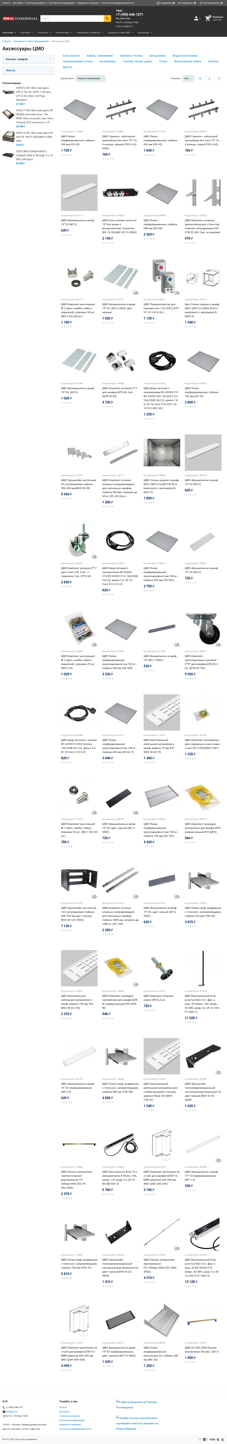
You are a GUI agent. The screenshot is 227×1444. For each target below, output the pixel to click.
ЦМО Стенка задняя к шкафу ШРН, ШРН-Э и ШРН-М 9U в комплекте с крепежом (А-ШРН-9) (161, 486)
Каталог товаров (17, 59)
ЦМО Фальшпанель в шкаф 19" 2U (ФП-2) (77, 222)
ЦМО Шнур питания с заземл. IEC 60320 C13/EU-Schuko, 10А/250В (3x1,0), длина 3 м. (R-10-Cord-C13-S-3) (79, 746)
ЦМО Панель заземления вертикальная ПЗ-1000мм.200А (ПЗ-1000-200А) (160, 1265)
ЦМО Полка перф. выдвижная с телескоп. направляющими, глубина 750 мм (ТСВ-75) (79, 1263)
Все (187, 78)
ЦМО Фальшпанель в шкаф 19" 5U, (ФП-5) (77, 390)
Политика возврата (36, 3)
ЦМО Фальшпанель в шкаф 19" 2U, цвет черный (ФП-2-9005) (160, 911)
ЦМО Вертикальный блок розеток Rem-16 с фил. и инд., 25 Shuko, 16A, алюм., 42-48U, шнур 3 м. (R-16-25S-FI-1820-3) (202, 1003)
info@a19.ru (127, 26)
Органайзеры (108, 61)
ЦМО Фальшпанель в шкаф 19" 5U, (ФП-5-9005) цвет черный (118, 308)
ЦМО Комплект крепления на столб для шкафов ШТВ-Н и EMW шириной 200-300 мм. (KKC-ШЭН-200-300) (162, 1177)
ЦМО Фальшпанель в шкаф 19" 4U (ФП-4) (201, 482)
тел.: (129, 12)
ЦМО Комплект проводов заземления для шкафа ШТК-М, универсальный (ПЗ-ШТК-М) (120, 1001)
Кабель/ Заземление (100, 55)
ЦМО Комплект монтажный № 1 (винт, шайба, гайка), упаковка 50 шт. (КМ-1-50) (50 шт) (79, 830)
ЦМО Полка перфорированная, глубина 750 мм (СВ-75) (201, 392)
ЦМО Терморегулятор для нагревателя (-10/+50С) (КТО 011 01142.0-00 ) (161, 308)
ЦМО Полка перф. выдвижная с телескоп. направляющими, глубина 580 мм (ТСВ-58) (120, 1087)
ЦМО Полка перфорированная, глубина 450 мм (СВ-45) (160, 140)
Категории (7, 32)
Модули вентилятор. (185, 55)
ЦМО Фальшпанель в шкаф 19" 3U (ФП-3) (201, 570)
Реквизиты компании (88, 3)
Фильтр (10, 70)
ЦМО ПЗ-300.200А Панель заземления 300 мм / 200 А (201, 1349)
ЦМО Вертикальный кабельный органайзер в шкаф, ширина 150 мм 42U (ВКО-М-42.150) (77, 1001)
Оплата (6, 3)
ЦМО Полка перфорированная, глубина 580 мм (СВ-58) (160, 224)
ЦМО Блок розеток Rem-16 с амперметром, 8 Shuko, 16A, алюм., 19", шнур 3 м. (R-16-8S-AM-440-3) (119, 1177)
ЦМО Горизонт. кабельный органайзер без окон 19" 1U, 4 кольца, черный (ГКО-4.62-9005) (119, 142)
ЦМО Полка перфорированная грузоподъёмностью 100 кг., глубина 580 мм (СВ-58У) (119, 662)
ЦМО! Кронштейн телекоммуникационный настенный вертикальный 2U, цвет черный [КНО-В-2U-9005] (120, 1267)
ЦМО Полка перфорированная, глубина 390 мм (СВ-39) (78, 140)
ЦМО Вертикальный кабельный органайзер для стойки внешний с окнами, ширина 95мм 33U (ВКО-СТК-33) (160, 1091)
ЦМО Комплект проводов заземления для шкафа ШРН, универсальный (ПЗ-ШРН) (203, 828)
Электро (213, 61)
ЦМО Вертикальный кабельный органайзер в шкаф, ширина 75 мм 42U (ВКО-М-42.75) (159, 746)
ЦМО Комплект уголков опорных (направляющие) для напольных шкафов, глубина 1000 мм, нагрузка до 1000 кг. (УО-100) (120, 915)
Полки (163, 61)
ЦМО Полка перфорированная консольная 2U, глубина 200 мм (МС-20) (161, 1353)
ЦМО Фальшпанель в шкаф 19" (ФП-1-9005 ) (160, 658)
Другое (67, 67)
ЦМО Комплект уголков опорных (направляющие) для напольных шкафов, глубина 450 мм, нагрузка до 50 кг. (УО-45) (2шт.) (119, 488)
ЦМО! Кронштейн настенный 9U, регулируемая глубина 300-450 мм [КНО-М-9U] (78, 484)
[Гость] (197, 18)
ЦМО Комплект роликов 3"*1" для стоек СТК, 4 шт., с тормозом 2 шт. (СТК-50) (79, 572)
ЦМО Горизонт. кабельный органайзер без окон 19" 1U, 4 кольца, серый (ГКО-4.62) (202, 140)
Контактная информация (61, 3)
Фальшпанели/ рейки (187, 61)
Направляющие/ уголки (78, 61)
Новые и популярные (89, 78)
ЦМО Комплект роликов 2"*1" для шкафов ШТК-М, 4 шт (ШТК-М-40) (120, 392)
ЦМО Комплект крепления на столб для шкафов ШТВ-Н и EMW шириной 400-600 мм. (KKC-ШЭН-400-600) (79, 1353)
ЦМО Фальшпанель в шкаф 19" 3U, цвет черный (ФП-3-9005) (119, 828)
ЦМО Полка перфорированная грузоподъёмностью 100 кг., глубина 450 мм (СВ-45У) (161, 574)
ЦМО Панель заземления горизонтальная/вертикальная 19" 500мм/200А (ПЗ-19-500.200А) (76, 1179)
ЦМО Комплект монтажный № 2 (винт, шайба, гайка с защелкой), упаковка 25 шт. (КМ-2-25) (78, 662)
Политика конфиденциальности (117, 3)
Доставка (18, 3)
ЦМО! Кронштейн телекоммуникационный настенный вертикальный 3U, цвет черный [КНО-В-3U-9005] (203, 1091)
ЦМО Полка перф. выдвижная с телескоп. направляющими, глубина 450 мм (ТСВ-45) (203, 911)
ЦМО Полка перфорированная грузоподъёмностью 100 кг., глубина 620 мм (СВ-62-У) (119, 746)
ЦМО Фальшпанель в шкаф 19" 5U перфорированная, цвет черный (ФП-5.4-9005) (119, 1351)
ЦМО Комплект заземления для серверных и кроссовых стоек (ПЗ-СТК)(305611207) (202, 744)
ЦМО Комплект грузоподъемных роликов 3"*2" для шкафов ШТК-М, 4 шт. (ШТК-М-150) (201, 662)
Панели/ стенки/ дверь (137, 61)
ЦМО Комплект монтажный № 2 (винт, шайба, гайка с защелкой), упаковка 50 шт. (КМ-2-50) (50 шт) (78, 310)
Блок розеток (71, 55)
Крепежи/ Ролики (131, 55)
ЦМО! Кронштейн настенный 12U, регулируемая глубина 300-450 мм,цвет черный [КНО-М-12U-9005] (78, 913)
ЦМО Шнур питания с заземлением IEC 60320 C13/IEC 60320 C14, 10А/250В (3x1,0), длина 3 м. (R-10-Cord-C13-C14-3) (120, 576)
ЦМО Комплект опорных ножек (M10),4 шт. (158, 997)
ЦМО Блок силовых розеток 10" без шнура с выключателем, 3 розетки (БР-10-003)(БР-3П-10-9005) (119, 226)
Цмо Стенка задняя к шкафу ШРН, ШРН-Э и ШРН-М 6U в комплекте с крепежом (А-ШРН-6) (202, 310)
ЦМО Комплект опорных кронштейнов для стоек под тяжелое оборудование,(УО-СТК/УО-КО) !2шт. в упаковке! (202, 226)
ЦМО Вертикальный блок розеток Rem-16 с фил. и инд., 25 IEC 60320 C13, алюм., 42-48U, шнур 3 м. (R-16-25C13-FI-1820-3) (202, 1267)
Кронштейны (157, 55)
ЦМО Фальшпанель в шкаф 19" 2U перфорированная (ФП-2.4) (77, 1087)
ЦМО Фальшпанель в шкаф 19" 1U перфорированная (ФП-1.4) (201, 1175)
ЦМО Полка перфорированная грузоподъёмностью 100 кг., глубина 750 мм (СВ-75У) (161, 830)
